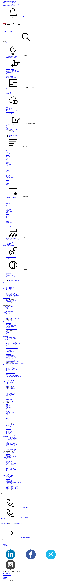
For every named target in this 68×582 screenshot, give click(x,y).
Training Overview (10, 424)
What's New (8, 323)
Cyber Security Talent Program (12, 295)
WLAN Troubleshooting (11, 320)
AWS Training (9, 308)
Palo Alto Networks (10, 177)
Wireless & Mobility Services (12, 488)
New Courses (9, 73)
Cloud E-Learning (9, 460)
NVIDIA (8, 175)
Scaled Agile (8, 93)
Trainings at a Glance (10, 88)
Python (7, 127)
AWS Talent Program (10, 293)
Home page (5, 545)
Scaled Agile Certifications (11, 444)
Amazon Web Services (8, 306)
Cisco (7, 157)
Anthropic (8, 149)
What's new (8, 307)
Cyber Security (9, 108)
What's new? (8, 390)
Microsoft (8, 171)
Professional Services (10, 304)
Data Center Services (10, 470)
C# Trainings (8, 479)
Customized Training (10, 445)
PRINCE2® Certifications (11, 438)
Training (5, 45)
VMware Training (9, 392)
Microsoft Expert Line (10, 356)
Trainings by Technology (11, 70)
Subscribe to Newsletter (11, 258)
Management (8, 273)
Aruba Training (9, 314)
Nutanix (7, 174)
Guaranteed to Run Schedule (9, 287)
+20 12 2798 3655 (4, 31)
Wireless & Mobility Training (12, 486)
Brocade (7, 155)
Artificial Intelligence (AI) (11, 106)
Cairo (9, 279)
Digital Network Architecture (12, 335)
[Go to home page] (10, 29)
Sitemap (5, 577)
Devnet (7, 333)
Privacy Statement (7, 575)
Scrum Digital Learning (11, 449)
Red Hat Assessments (10, 388)
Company (5, 259)
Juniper (7, 170)
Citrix (7, 158)
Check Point (8, 156)
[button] (11, 17)
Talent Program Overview (11, 292)
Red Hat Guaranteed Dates (11, 383)
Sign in (4, 578)
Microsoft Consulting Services (12, 361)
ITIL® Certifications (10, 432)
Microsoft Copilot (9, 113)
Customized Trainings (10, 435)
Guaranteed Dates (9, 72)
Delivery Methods (9, 75)
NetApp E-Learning (10, 370)
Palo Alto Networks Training (12, 375)
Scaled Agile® (9, 222)
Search (4, 544)
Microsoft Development (13, 135)
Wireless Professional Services (12, 318)
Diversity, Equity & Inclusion (12, 276)
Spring (9, 136)
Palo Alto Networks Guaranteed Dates (14, 376)
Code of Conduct (9, 275)
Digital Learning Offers (11, 77)
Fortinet (7, 165)
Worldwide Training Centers (14, 280)
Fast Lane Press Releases (11, 257)
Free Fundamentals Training (12, 348)
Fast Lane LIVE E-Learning (9, 288)
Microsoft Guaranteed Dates (12, 357)
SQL (7, 128)
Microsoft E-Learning (10, 360)
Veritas (7, 183)
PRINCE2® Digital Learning (12, 439)
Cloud (7, 107)
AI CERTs (8, 147)
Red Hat (7, 180)
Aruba (7, 151)
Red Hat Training (9, 382)
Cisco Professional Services (11, 329)
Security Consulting (10, 351)
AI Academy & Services (11, 456)
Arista (7, 150)
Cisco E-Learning (9, 327)
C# (6, 125)
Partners (7, 274)
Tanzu (7, 400)
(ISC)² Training (9, 350)
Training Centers (9, 76)
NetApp (7, 172)
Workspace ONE (9, 401)
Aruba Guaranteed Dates (11, 315)
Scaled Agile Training (10, 443)
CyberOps (8, 332)
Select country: (6, 17)
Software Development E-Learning (13, 482)
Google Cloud (9, 168)
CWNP (7, 161)
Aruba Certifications (10, 317)
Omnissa (7, 176)
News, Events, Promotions (8, 245)
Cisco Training (9, 324)
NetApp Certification (10, 368)
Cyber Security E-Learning (11, 464)
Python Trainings (9, 477)
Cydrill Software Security (11, 412)
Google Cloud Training (11, 342)
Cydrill (7, 162)
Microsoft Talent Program (11, 294)
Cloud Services (9, 461)
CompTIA (8, 159)
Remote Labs (8, 244)
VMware (5, 389)
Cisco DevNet (11, 132)
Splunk (7, 181)
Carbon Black (9, 399)
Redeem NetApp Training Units (12, 371)
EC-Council (8, 164)
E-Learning (8, 474)
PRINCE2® (8, 92)
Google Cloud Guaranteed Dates (13, 343)
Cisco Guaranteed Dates (11, 325)
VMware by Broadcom (11, 184)
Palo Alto (8, 218)
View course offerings (8, 282)
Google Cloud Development (14, 134)
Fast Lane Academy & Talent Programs (14, 239)
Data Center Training (10, 468)
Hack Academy (9, 240)
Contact (11, 31)
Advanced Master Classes (11, 56)
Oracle (7, 418)
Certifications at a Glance (11, 197)
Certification (5, 186)
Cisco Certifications (10, 326)
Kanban (7, 91)
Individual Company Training (12, 242)
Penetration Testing (10, 380)
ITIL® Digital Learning (11, 433)
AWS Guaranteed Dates (11, 310)
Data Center (8, 109)
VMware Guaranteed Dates (11, 395)
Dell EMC (8, 163)
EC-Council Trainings (10, 337)
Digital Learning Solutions (11, 238)
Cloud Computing (7, 457)
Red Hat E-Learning (10, 386)
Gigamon (8, 166)
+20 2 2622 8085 (24, 507)
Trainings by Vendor (10, 69)
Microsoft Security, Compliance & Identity (15, 363)
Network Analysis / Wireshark (12, 110)
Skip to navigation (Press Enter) (9, 1)
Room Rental (8, 243)
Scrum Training (9, 448)
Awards (7, 272)
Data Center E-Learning (11, 469)
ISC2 (7, 169)
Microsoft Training (10, 355)
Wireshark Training (10, 473)
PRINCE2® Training (10, 437)
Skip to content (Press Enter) (9, 5)
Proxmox (8, 178)
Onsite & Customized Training (12, 71)
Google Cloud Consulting (11, 345)
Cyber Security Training (11, 463)
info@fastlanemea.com (5, 518)
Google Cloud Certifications (12, 344)
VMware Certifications (10, 393)
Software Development (8, 475)
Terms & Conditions (7, 573)
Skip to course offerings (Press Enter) (11, 4)
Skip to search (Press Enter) (9, 2)
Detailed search (4, 42)
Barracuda (8, 153)
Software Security (9, 481)
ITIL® (7, 89)
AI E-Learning (9, 455)
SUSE (7, 182)
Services (5, 227)
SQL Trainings (9, 480)
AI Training (8, 454)
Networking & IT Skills (11, 57)
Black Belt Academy (10, 331)
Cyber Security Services (11, 338)
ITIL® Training (9, 431)
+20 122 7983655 (24, 517)
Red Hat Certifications (10, 385)
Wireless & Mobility (10, 112)
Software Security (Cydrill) (11, 129)
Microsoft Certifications (11, 358)
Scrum (7, 94)
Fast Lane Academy (7, 290)
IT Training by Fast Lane (11, 300)
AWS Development (12, 131)
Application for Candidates (11, 296)
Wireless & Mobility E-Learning (12, 487)
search (2, 41)
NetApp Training (9, 367)
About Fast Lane (9, 270)
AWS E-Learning (9, 311)
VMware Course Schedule (11, 394)
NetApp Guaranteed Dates (11, 369)
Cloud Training (9, 458)
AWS (7, 152)
